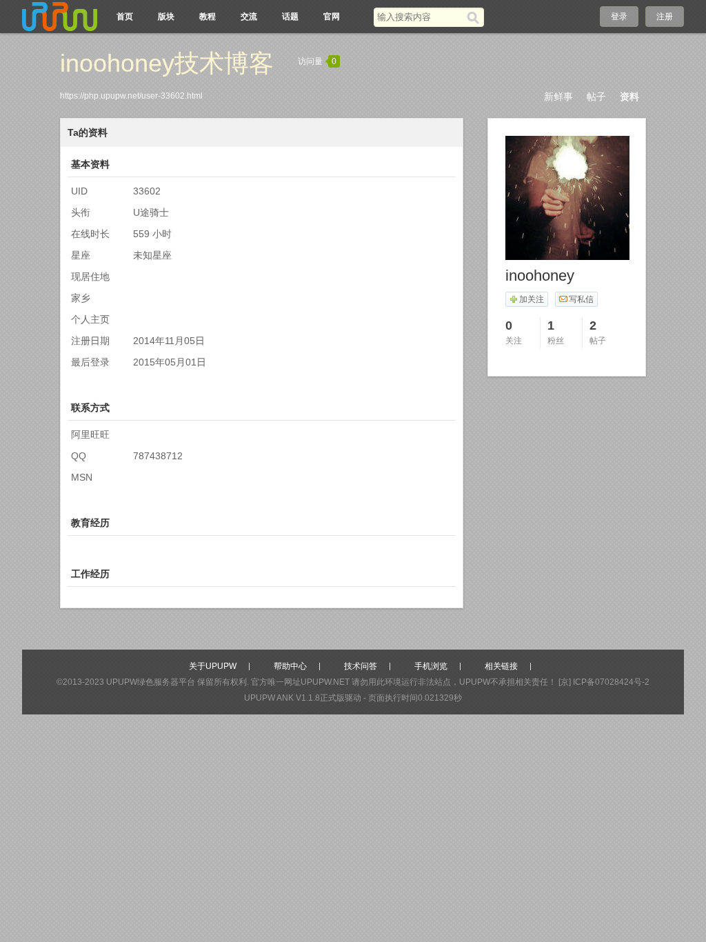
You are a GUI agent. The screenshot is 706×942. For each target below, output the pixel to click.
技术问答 (360, 666)
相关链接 (501, 666)
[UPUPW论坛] (60, 16)
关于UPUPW (212, 666)
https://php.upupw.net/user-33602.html (131, 96)
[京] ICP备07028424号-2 (603, 682)
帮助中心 (290, 666)
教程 (207, 16)
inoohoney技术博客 (167, 63)
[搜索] (475, 17)
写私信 (581, 299)
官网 (331, 16)
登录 (619, 16)
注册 (664, 16)
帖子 (596, 96)
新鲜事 (558, 96)
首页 (125, 16)
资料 (629, 96)
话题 (290, 16)
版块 (166, 16)
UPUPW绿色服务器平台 (150, 682)
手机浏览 (430, 666)
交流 (249, 16)
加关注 (531, 299)
